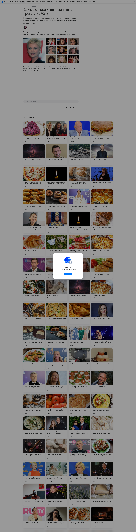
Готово (68, 274)
